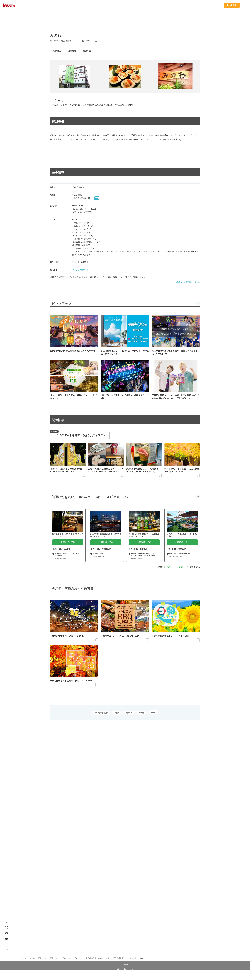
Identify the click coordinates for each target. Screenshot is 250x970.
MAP (96, 198)
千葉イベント (79, 958)
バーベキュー (168, 566)
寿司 (153, 712)
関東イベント (55, 958)
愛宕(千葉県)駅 (102, 712)
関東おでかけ (43, 958)
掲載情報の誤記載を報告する (188, 282)
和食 (142, 712)
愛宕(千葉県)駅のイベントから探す (125, 958)
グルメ (130, 712)
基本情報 (58, 172)
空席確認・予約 (68, 542)
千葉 (117, 712)
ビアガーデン (183, 566)
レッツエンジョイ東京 (28, 958)
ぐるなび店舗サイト (80, 269)
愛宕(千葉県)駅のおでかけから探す (98, 958)
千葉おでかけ (67, 958)
